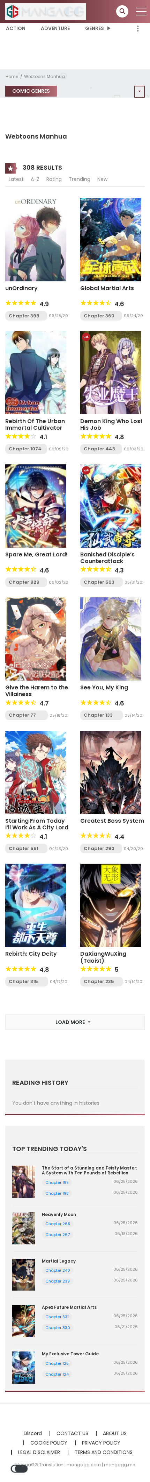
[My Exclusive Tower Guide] (23, 1367)
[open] (141, 11)
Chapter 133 (98, 715)
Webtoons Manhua (44, 76)
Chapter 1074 (25, 448)
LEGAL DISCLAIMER (39, 1452)
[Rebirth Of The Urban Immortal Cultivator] (35, 372)
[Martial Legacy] (23, 1274)
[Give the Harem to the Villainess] (35, 638)
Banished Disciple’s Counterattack (107, 557)
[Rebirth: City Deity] (35, 904)
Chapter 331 (57, 1317)
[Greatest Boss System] (110, 771)
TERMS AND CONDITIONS (104, 1452)
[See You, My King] (110, 638)
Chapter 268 (57, 1224)
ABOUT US (115, 1433)
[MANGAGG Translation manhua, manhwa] (45, 11)
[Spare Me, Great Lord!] (35, 505)
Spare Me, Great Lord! (36, 554)
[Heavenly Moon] (23, 1227)
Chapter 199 (57, 1182)
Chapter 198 (57, 1193)
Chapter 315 (23, 981)
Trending (79, 179)
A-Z (35, 179)
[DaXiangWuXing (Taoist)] (110, 904)
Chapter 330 (57, 1327)
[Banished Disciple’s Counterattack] (110, 505)
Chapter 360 (99, 315)
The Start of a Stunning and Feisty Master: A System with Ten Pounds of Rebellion (89, 1170)
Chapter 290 (99, 848)
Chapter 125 (57, 1363)
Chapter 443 (99, 448)
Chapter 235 (99, 981)
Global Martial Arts (107, 288)
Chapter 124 (57, 1374)
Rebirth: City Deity (31, 954)
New (102, 179)
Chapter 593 (99, 582)
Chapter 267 (57, 1234)
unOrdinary (21, 288)
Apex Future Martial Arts (69, 1307)
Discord (33, 1433)
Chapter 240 (57, 1270)
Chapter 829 (24, 582)
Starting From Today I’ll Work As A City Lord (36, 824)
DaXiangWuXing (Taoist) (103, 957)
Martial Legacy (59, 1261)
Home (12, 76)
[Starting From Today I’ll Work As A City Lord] (35, 771)
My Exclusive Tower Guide (70, 1354)
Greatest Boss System (112, 821)
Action (15, 28)
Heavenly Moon (59, 1214)
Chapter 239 (57, 1281)
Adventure (55, 28)
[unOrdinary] (35, 239)
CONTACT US (72, 1433)
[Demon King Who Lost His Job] (110, 372)
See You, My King (104, 687)
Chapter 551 (23, 848)
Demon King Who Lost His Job (111, 424)
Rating (54, 179)
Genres (94, 28)
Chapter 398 (24, 315)
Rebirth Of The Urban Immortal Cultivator (35, 424)
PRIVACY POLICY (101, 1442)
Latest (16, 179)
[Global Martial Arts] (110, 239)
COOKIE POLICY (48, 1442)
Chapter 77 (22, 715)
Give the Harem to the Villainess (36, 690)
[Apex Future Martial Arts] (23, 1320)
